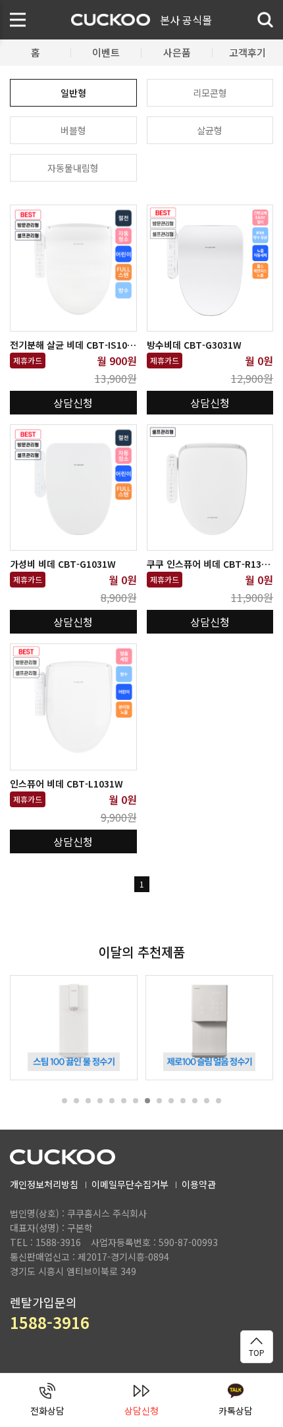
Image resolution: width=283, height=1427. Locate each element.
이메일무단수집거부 (129, 1184)
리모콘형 (210, 92)
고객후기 (247, 52)
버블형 (73, 130)
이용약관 (199, 1184)
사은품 (177, 52)
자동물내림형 (73, 167)
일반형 (73, 92)
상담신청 (73, 403)
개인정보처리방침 (44, 1184)
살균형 (209, 130)
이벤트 (106, 52)
